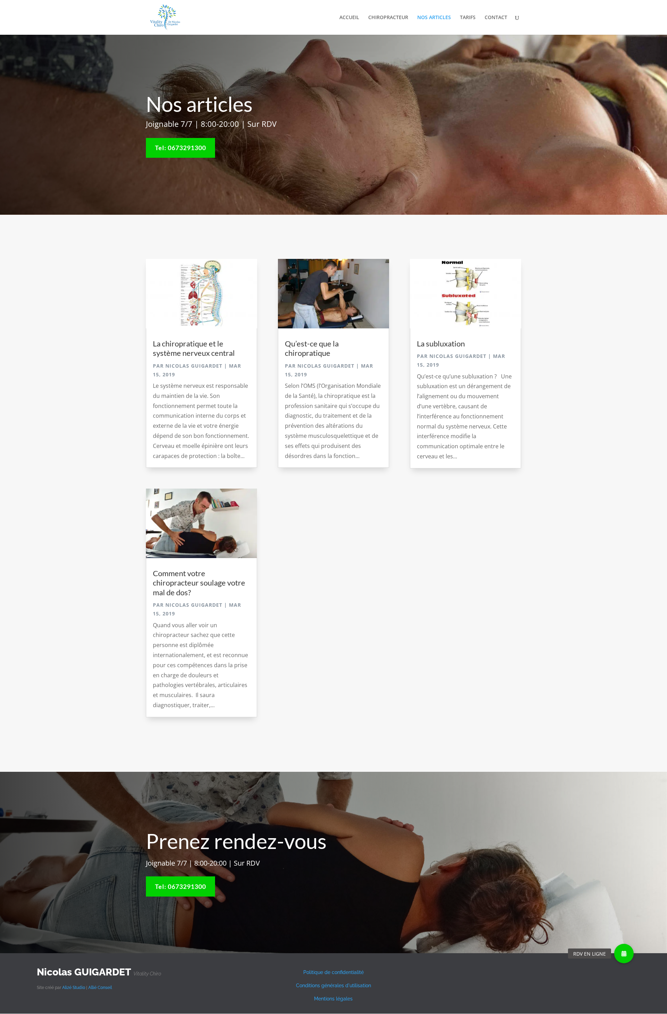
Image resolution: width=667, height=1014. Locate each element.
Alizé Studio (73, 987)
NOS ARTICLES (434, 18)
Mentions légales (333, 998)
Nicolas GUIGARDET (193, 365)
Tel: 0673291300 (180, 148)
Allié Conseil (100, 987)
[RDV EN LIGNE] (624, 953)
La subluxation (441, 343)
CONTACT (496, 18)
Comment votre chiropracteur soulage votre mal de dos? (199, 583)
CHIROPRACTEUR (388, 18)
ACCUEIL (349, 18)
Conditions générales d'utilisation (333, 985)
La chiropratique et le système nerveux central (194, 348)
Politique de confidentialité (333, 972)
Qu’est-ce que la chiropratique (312, 348)
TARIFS (468, 18)
